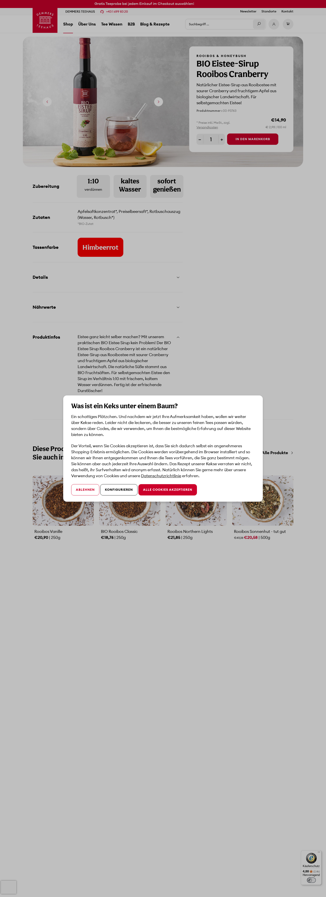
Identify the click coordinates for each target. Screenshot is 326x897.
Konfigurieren (119, 490)
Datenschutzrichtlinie (161, 475)
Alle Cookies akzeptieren (167, 490)
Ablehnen (85, 490)
